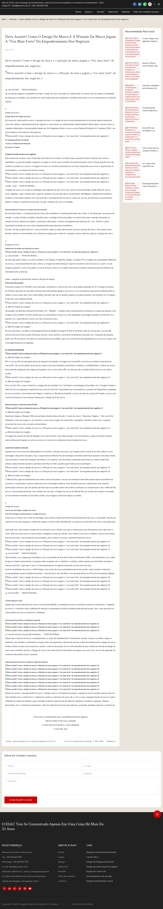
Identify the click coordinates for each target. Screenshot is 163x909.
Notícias (13, 19)
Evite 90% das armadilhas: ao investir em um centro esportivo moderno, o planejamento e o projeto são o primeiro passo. (149, 129)
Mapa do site (65, 904)
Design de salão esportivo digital (101, 866)
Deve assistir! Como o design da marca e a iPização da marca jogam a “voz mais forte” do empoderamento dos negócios (74, 19)
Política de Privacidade (83, 904)
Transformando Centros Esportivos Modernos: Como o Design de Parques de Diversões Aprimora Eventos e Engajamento (150, 109)
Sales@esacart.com (18, 866)
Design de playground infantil (100, 861)
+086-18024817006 (39, 5)
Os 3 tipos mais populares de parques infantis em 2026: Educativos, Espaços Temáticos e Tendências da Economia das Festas (150, 164)
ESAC (4, 19)
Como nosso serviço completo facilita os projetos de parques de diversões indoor (150, 149)
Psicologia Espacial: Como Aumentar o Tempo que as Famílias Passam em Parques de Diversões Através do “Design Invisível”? (150, 184)
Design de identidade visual (99, 881)
